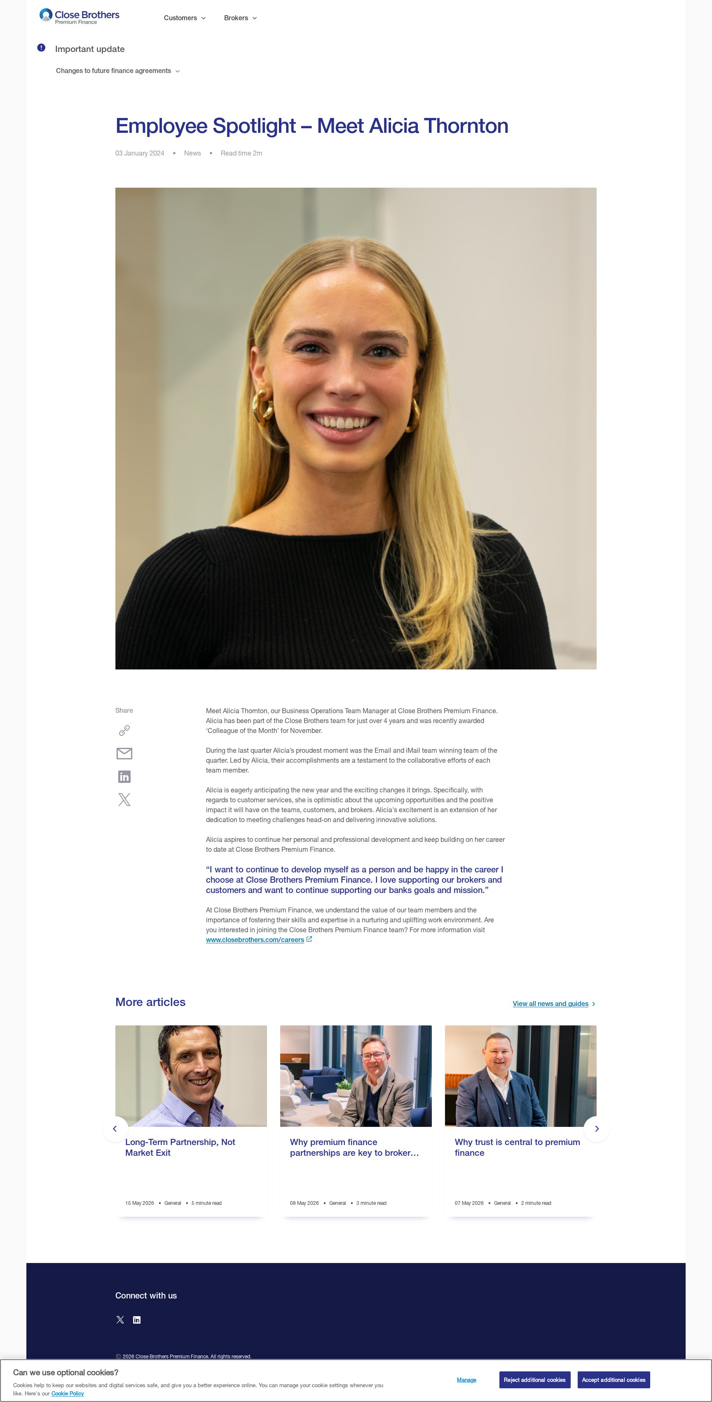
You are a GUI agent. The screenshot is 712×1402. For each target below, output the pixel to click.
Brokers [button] (236, 18)
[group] (191, 1129)
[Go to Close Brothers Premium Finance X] (120, 1321)
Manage (466, 1379)
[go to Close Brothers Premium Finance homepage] (79, 18)
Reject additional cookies (535, 1379)
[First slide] (596, 1129)
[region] (356, 1380)
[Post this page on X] (124, 800)
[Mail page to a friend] (124, 753)
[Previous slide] (115, 1129)
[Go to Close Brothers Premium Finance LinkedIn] (137, 1321)
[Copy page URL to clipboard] (124, 730)
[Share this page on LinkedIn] (124, 776)
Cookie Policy (68, 1393)
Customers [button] (180, 18)
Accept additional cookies (614, 1379)
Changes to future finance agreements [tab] (113, 71)
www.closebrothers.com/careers (255, 940)
